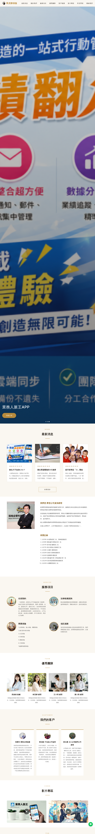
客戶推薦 (62, 3)
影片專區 (71, 3)
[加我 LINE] (91, 824)
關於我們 (34, 3)
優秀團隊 (52, 3)
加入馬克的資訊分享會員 (18, 415)
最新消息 (25, 3)
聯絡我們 (89, 3)
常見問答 (80, 3)
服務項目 (43, 3)
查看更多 (47, 489)
